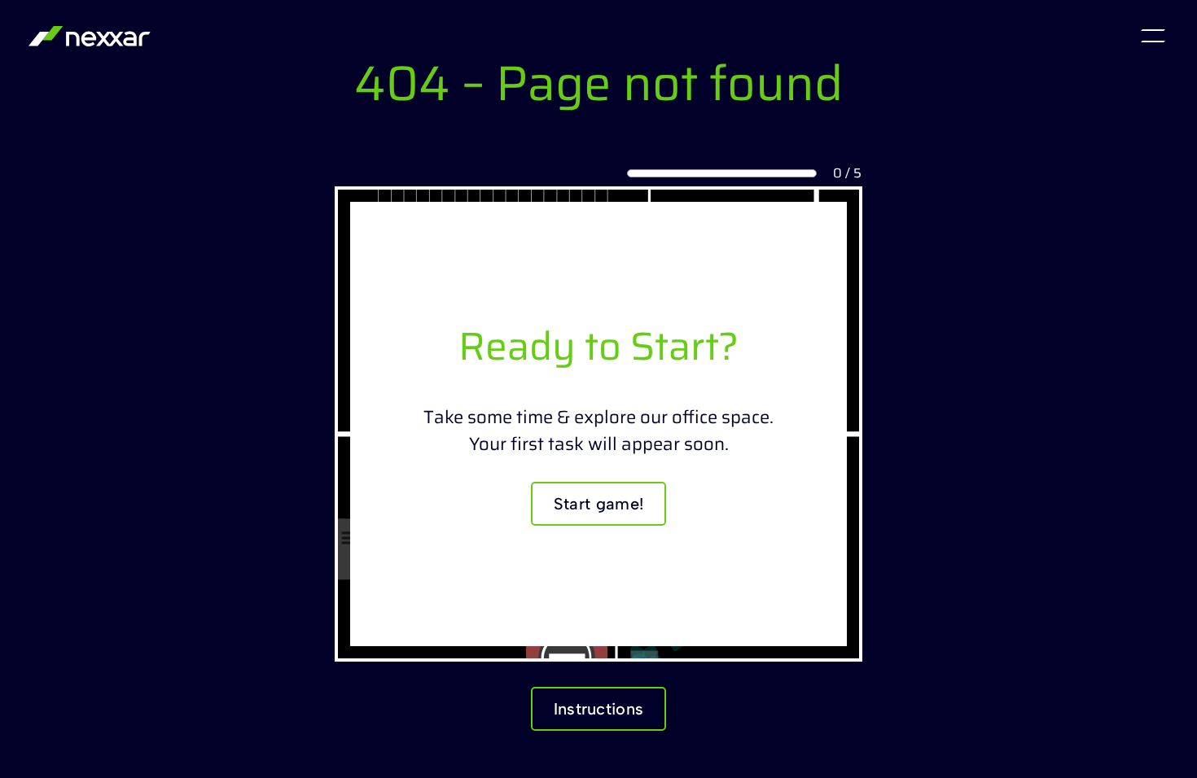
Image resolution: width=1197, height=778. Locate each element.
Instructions (599, 709)
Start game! (598, 504)
